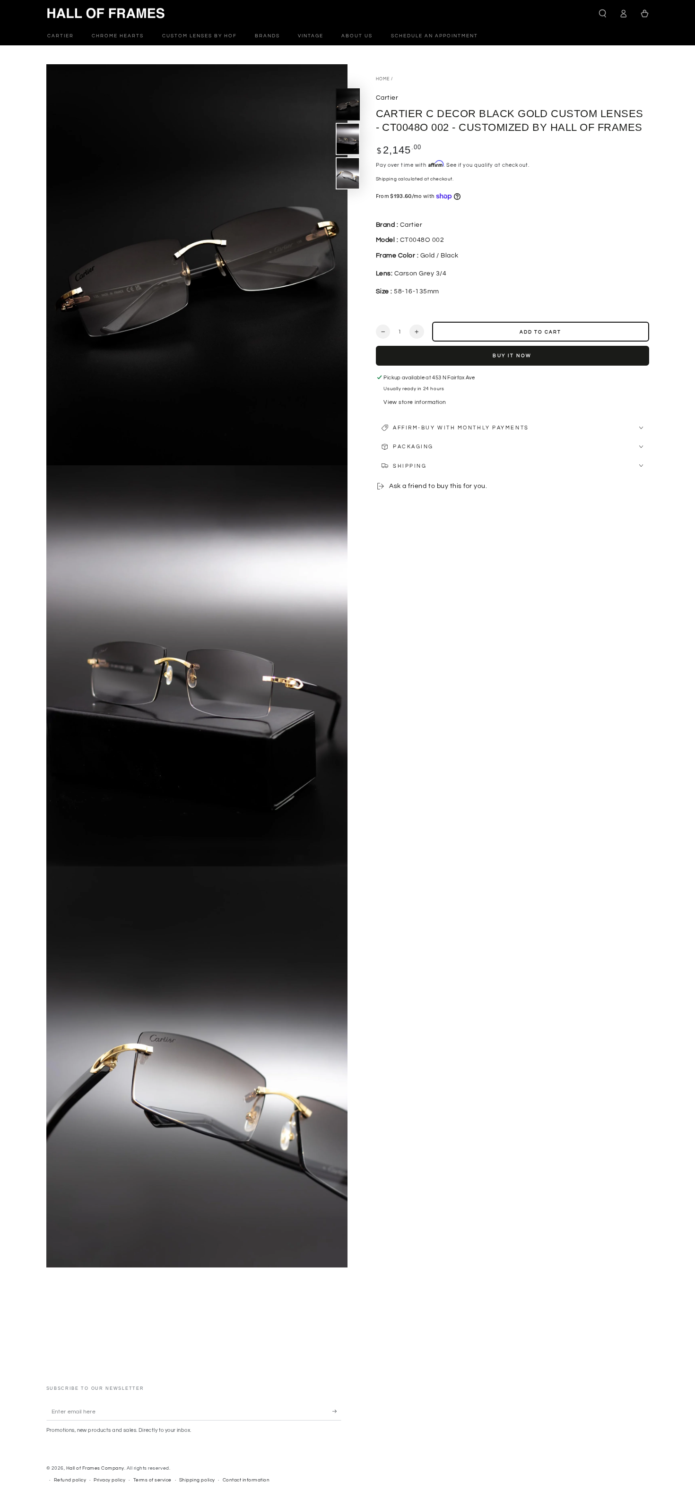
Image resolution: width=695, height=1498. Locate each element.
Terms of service (152, 1480)
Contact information (246, 1480)
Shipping (386, 178)
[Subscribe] (337, 1411)
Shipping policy (197, 1480)
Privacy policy (109, 1480)
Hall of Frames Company (95, 1468)
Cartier (387, 97)
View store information (414, 401)
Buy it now (512, 355)
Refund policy (70, 1480)
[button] (602, 13)
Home (383, 79)
